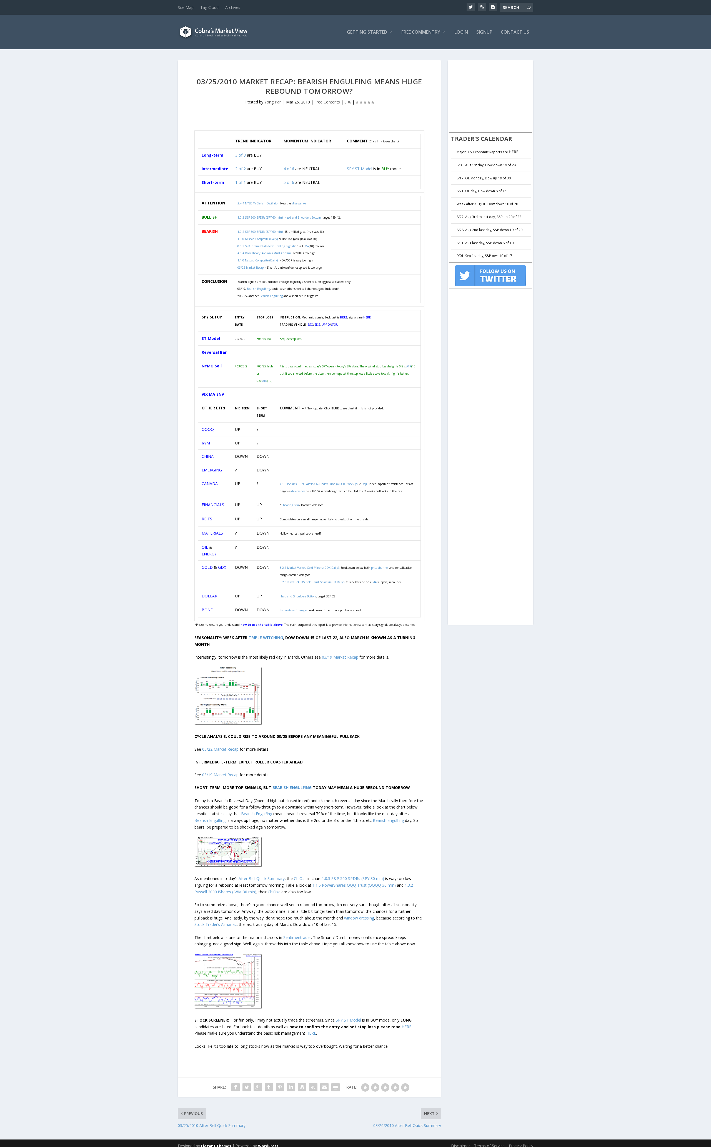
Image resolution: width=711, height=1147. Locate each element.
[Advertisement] (490, 95)
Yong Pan (273, 102)
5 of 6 (289, 182)
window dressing (359, 918)
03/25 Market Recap (250, 268)
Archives (232, 7)
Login (461, 32)
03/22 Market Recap (220, 749)
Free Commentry (420, 32)
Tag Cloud (209, 7)
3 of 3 (240, 155)
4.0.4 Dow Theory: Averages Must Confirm (264, 253)
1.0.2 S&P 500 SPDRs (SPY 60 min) (260, 232)
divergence (298, 491)
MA (307, 246)
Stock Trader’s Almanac (215, 924)
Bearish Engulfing (258, 289)
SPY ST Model (359, 168)
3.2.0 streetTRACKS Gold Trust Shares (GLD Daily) (312, 582)
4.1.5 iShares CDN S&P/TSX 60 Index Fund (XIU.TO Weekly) (318, 484)
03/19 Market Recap (340, 657)
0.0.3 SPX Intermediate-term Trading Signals (266, 246)
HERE (406, 1026)
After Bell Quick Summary (262, 878)
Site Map (186, 7)
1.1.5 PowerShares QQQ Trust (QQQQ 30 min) (354, 885)
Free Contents (327, 102)
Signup (484, 32)
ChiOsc (300, 878)
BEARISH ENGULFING (292, 787)
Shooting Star (290, 505)
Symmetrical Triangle (293, 610)
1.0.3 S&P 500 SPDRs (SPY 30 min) (353, 878)
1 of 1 (240, 182)
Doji (364, 484)
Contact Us (515, 32)
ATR (264, 381)
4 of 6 (289, 168)
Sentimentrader (297, 937)
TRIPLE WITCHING (266, 637)
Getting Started (367, 32)
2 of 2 (240, 168)
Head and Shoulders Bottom (298, 596)
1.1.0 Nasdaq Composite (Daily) (257, 239)
